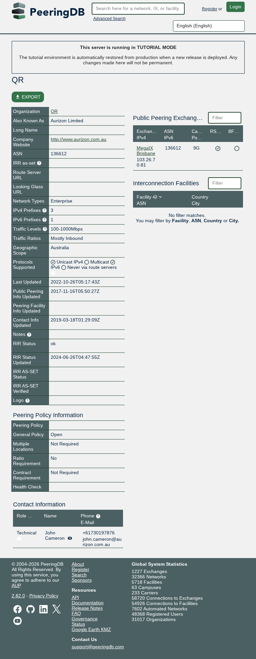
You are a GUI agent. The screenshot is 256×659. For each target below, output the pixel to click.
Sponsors (82, 580)
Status (78, 624)
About (78, 564)
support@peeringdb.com (98, 646)
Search (79, 574)
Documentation (88, 602)
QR (54, 111)
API (75, 597)
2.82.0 (18, 595)
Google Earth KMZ (91, 629)
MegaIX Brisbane (146, 150)
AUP (16, 585)
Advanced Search (109, 18)
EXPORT (28, 97)
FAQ (76, 613)
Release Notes (87, 608)
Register (209, 9)
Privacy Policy (43, 595)
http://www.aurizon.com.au (78, 139)
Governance (85, 618)
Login (235, 6)
